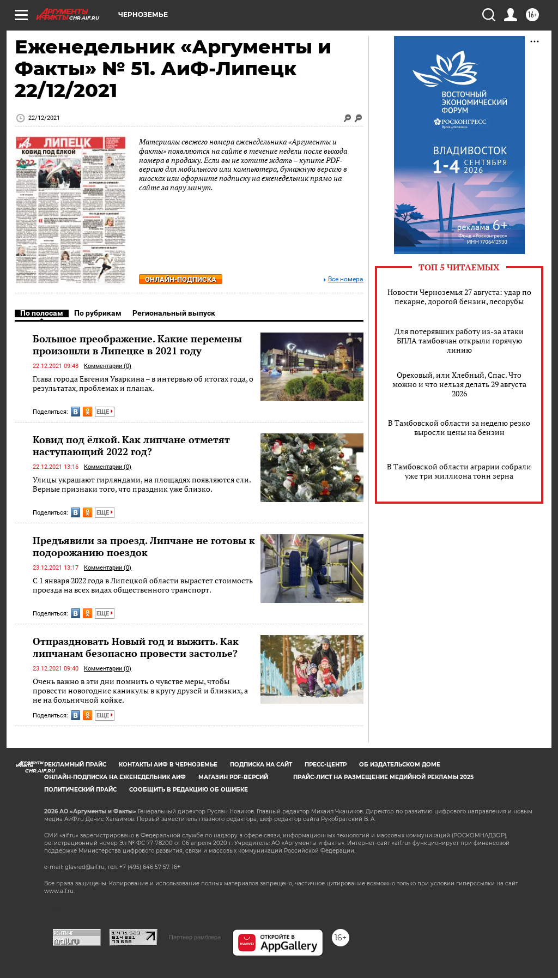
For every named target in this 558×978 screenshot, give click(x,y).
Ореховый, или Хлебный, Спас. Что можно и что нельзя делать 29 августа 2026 (459, 384)
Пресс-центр (326, 764)
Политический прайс (80, 789)
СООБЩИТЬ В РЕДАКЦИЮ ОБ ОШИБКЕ (188, 789)
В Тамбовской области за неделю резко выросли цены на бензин (459, 427)
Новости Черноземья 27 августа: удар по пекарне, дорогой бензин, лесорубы (459, 296)
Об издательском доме (399, 764)
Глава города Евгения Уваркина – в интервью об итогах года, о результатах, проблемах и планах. (143, 383)
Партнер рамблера (195, 937)
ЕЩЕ (103, 411)
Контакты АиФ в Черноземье (168, 764)
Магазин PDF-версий (233, 777)
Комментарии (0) (107, 366)
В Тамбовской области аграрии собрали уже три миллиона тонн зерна (459, 471)
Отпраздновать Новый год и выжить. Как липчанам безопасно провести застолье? (136, 647)
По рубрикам (98, 313)
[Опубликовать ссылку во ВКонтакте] (75, 411)
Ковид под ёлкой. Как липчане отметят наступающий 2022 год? (131, 445)
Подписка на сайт (261, 764)
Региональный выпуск (173, 313)
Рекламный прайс (75, 764)
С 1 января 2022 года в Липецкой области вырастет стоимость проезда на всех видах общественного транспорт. (143, 585)
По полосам (41, 313)
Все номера (345, 279)
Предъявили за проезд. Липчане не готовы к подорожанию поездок (144, 546)
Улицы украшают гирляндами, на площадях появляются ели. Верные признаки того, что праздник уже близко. (142, 484)
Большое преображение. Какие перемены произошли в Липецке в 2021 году (137, 344)
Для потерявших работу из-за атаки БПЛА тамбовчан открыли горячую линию (459, 340)
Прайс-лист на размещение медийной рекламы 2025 (383, 777)
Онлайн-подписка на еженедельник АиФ (115, 777)
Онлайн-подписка (180, 279)
